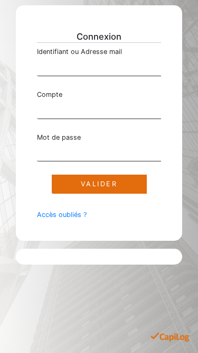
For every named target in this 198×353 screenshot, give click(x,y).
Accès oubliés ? (62, 215)
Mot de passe (59, 137)
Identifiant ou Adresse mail (79, 52)
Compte (49, 94)
